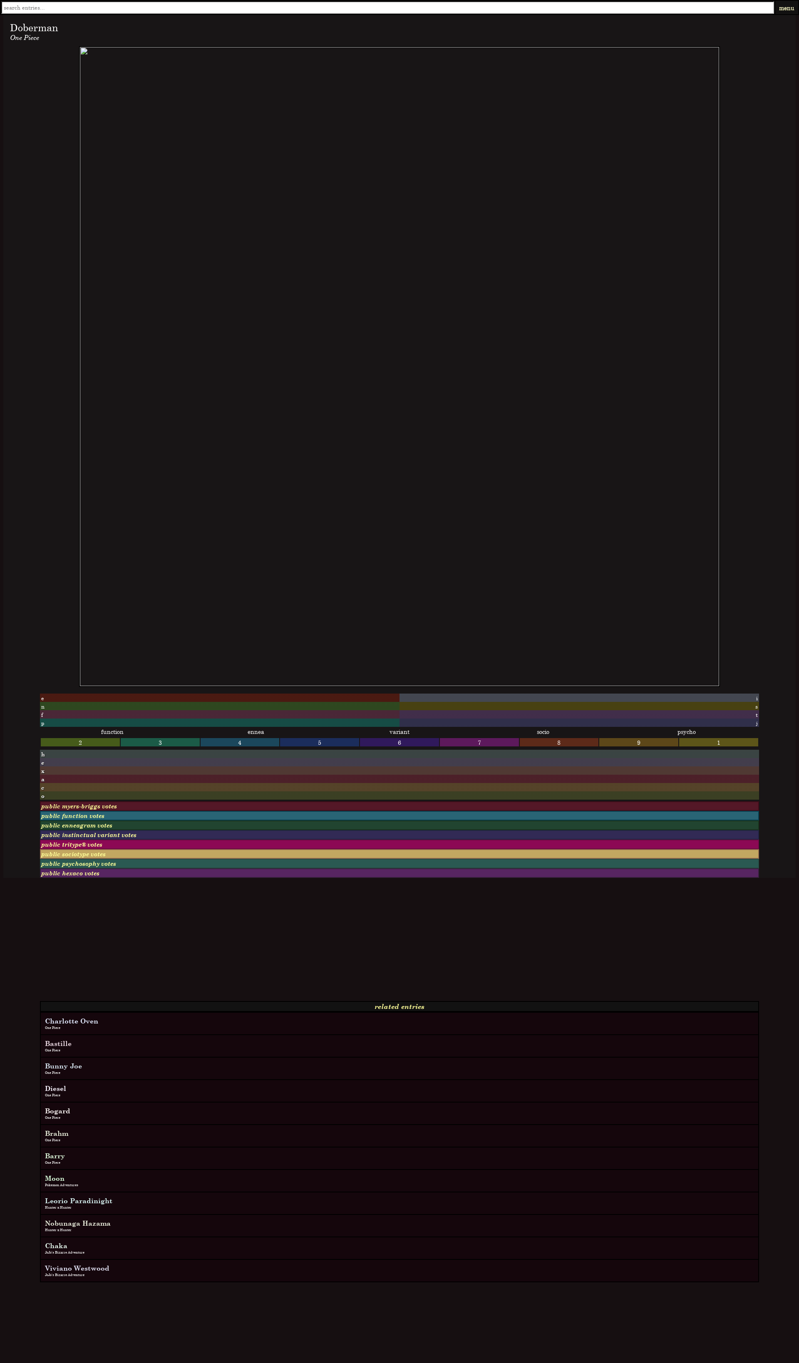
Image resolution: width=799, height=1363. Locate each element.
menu (786, 7)
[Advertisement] (253, 943)
